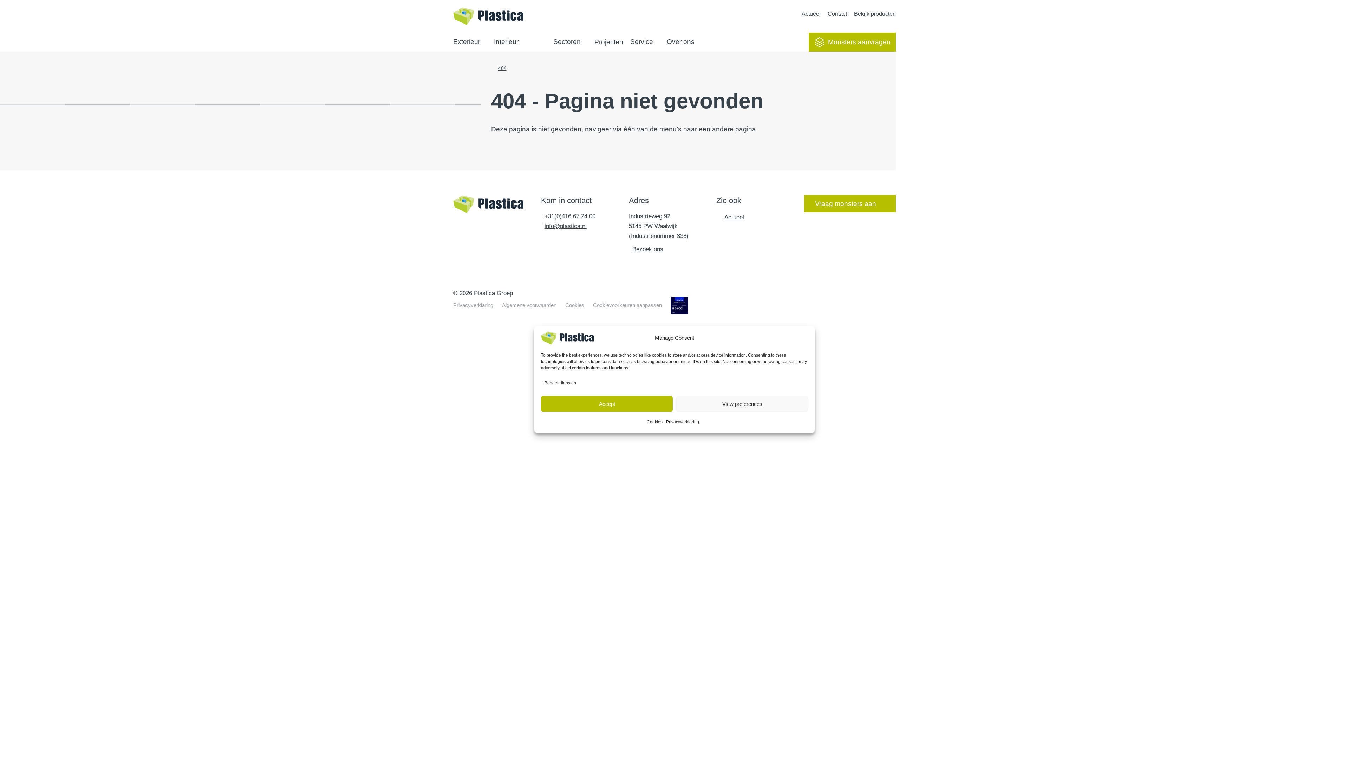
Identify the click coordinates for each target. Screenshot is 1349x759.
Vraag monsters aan (845, 203)
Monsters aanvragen (859, 42)
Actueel (811, 14)
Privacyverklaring (682, 422)
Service (641, 41)
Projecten (608, 42)
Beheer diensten (560, 383)
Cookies (655, 422)
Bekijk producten (875, 14)
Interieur (506, 41)
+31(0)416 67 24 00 (570, 216)
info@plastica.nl (566, 226)
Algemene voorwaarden (529, 305)
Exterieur (466, 41)
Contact (837, 14)
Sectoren (567, 41)
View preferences (742, 404)
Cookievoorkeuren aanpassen (627, 305)
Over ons (681, 41)
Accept (607, 404)
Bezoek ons (647, 249)
